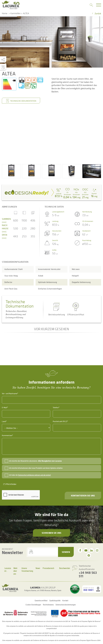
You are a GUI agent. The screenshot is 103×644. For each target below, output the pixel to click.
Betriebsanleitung (56, 314)
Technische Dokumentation (23, 101)
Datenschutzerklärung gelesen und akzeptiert (34, 475)
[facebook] (80, 550)
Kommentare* (7, 435)
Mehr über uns (15, 571)
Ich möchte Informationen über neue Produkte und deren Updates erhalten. (36, 468)
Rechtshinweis (48, 605)
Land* (4, 421)
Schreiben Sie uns (51, 532)
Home (4, 13)
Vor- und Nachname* (10, 393)
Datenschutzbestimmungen (66, 605)
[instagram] (97, 550)
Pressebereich (48, 568)
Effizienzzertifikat (75, 314)
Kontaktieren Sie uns (83, 495)
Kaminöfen (15, 13)
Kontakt (65, 600)
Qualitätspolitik (55, 600)
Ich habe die (30, 475)
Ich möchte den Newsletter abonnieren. (35, 461)
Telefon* (56, 407)
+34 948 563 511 (88, 574)
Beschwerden (64, 568)
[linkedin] (91, 550)
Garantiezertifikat (41, 600)
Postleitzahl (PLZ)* (60, 421)
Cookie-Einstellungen (33, 605)
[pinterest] (89, 555)
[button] (11, 171)
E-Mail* (5, 407)
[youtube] (86, 550)
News (38, 568)
